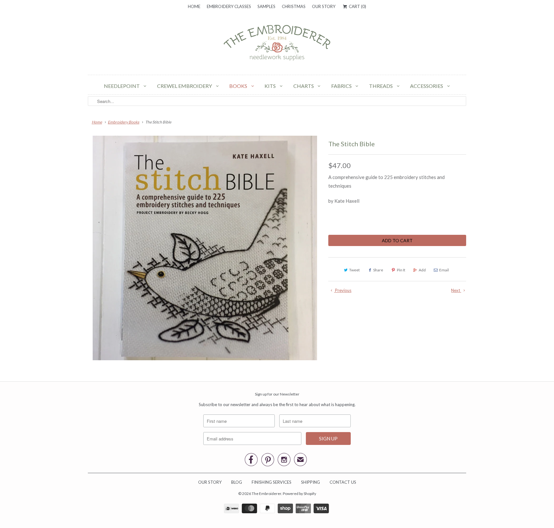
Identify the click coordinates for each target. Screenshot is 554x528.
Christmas (294, 6)
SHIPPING (310, 482)
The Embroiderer (266, 493)
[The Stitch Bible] (205, 248)
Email (444, 270)
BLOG (236, 482)
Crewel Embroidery (185, 86)
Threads (381, 86)
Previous (342, 290)
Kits (270, 86)
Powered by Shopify (299, 493)
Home (194, 6)
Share (378, 270)
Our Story (323, 6)
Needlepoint (122, 86)
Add (422, 270)
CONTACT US (343, 482)
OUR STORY (210, 482)
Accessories (427, 86)
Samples (266, 6)
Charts (304, 86)
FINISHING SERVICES (271, 482)
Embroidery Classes (229, 6)
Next (456, 290)
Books (238, 86)
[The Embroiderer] (277, 44)
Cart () (357, 6)
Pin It (401, 270)
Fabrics (342, 86)
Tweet (354, 270)
